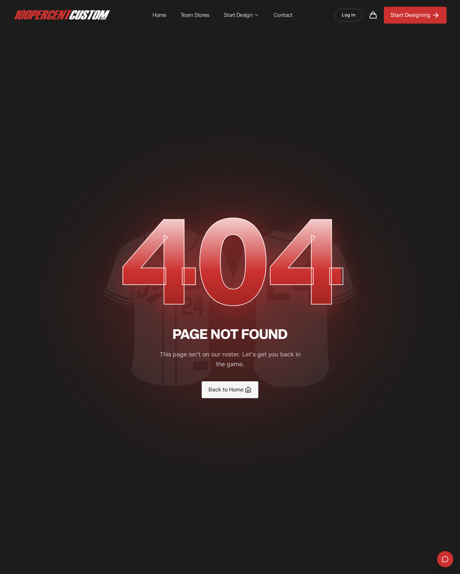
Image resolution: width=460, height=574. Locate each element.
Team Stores (194, 15)
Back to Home (225, 389)
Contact (283, 15)
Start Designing (410, 15)
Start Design (238, 15)
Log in (348, 15)
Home (159, 15)
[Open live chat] (445, 559)
